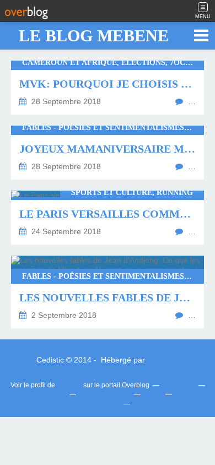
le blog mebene (94, 35)
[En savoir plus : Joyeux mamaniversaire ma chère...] (107, 153)
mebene (69, 385)
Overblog (163, 359)
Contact (54, 394)
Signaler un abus (104, 394)
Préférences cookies (162, 404)
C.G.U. (152, 394)
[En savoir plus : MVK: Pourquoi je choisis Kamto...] (107, 88)
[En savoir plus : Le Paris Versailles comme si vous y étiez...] (107, 218)
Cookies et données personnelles (69, 404)
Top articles (178, 385)
